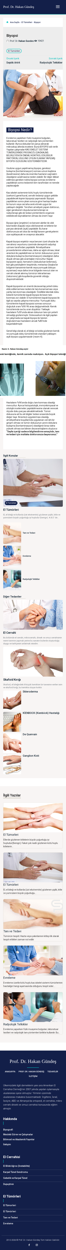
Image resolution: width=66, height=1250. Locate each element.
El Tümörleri (26, 22)
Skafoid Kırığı (12, 679)
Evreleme (27, 556)
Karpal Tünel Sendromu (15, 1172)
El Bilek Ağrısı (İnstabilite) (16, 1166)
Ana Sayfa (14, 22)
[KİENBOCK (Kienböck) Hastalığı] (12, 722)
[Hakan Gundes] (8, 41)
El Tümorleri (10, 834)
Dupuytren (8, 1184)
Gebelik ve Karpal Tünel (15, 1178)
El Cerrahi (9, 632)
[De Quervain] (12, 743)
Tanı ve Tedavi (29, 533)
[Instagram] (37, 1245)
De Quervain (30, 734)
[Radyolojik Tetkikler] (12, 579)
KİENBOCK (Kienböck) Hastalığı (41, 713)
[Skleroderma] (12, 700)
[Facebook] (29, 1245)
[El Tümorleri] (33, 817)
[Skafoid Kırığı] (33, 662)
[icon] (7, 22)
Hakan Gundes (26, 41)
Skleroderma (30, 691)
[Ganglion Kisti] (12, 764)
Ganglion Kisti (31, 755)
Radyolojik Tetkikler (51, 62)
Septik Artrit (13, 62)
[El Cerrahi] (33, 615)
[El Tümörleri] (33, 483)
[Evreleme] (12, 556)
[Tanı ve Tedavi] (12, 533)
